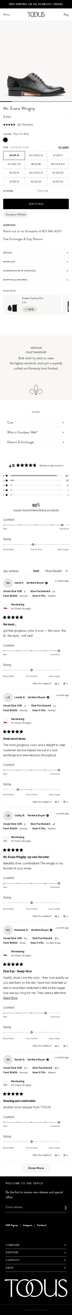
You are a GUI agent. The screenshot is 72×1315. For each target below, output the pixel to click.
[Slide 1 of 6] (6, 101)
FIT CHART (63, 147)
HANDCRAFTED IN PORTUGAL (19, 270)
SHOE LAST (9, 261)
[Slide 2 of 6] (18, 101)
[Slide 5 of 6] (54, 101)
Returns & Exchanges (20, 442)
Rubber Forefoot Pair (32, 298)
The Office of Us (40, 1310)
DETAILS (7, 252)
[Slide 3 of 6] (30, 101)
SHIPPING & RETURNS (15, 279)
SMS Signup (12, 1225)
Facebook (41, 1225)
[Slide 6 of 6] (66, 101)
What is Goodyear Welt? (22, 432)
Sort (36, 571)
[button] (18, 124)
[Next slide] (64, 360)
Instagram (27, 1225)
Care (10, 422)
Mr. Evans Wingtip (21, 608)
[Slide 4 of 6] (42, 101)
